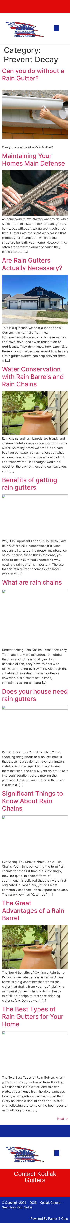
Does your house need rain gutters (35, 695)
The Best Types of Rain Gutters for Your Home (32, 1016)
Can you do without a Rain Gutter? (33, 74)
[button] (56, 28)
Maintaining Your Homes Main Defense (33, 159)
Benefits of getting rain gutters (29, 483)
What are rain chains (32, 582)
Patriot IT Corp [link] (58, 1218)
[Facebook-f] (20, 6)
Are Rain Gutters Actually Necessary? (32, 264)
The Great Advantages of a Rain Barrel (33, 910)
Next (62, 1119)
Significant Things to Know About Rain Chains (32, 801)
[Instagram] (42, 6)
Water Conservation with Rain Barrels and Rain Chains (33, 376)
